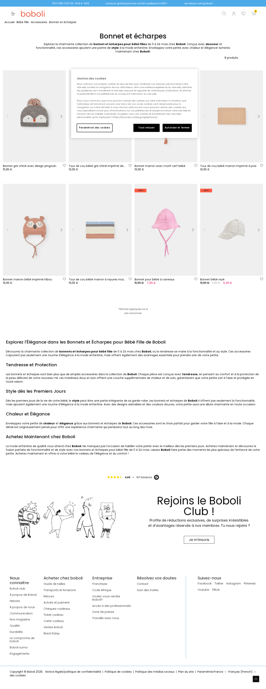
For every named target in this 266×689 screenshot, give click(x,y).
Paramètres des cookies (94, 127)
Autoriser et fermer (177, 127)
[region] (134, 103)
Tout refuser (146, 127)
